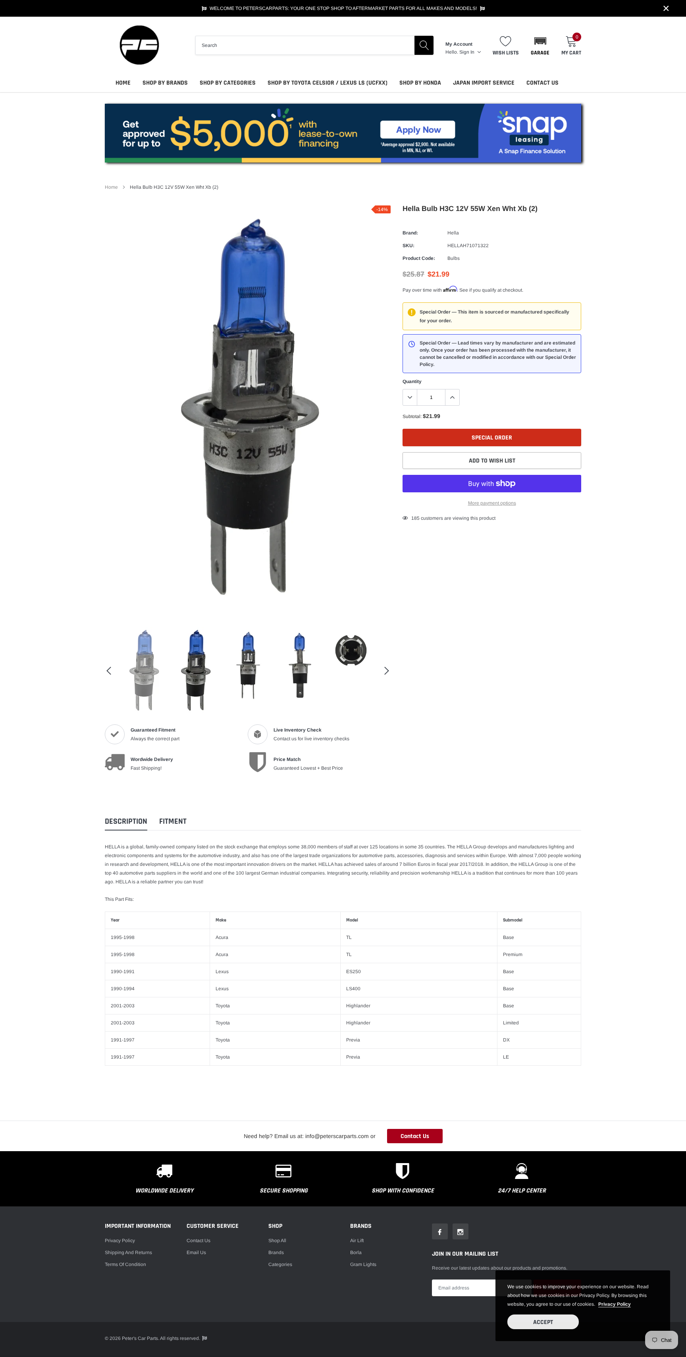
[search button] (424, 45)
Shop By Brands (165, 83)
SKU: (408, 245)
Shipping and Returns (128, 1252)
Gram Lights (363, 1264)
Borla (356, 1252)
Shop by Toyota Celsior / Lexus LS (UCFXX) (327, 83)
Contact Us (542, 83)
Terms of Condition (125, 1264)
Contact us (198, 1240)
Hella (453, 233)
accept (543, 1322)
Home (123, 83)
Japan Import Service (483, 83)
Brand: (410, 233)
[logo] (138, 45)
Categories (280, 1264)
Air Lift (357, 1240)
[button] (540, 45)
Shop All (277, 1240)
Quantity (412, 381)
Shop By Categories (228, 83)
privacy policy (614, 1304)
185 (415, 518)
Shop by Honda (420, 83)
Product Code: (419, 258)
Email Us (196, 1252)
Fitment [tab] (173, 822)
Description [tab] (126, 822)
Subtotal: (412, 416)
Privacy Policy (120, 1240)
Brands (276, 1252)
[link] (144, 670)
